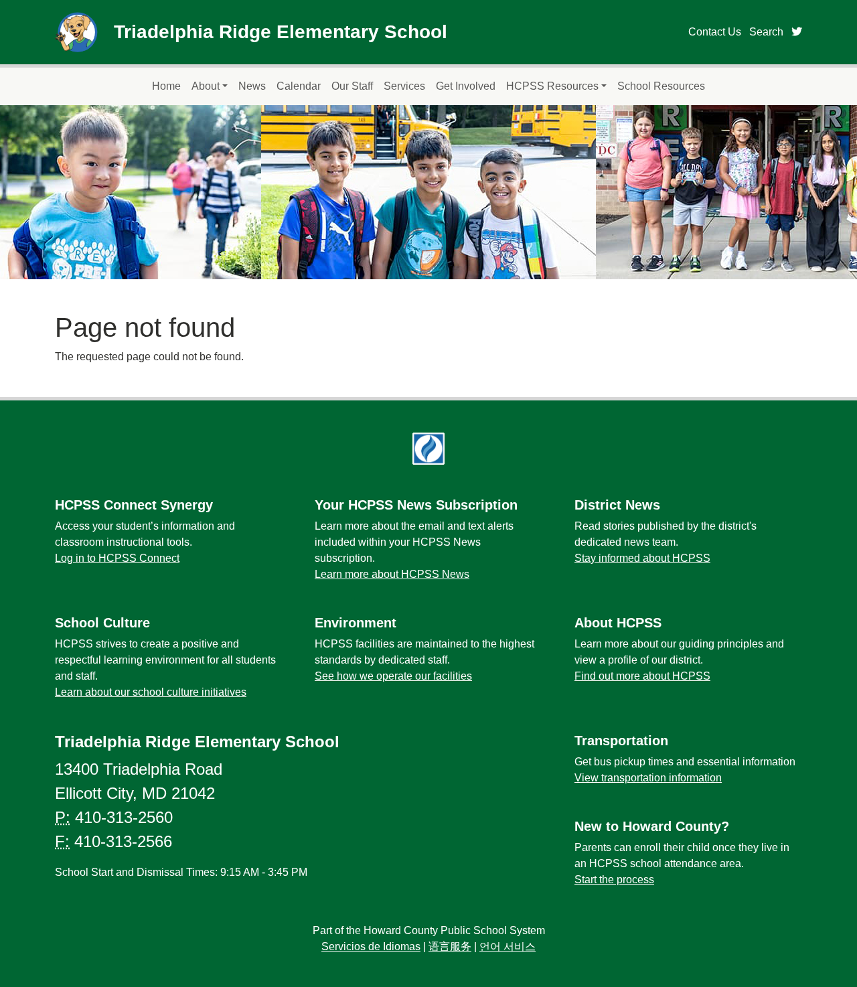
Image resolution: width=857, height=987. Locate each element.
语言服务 (449, 946)
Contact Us (714, 31)
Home (166, 86)
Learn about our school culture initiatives (150, 692)
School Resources (661, 86)
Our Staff (352, 86)
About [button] (205, 86)
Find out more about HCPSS (642, 676)
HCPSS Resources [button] (552, 86)
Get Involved (465, 86)
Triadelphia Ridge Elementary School (280, 31)
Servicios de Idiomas (370, 946)
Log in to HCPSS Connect (117, 558)
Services (404, 86)
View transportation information (648, 777)
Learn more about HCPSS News (392, 574)
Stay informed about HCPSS (642, 558)
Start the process (614, 879)
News (252, 86)
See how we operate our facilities (393, 676)
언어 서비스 (507, 946)
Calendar (299, 86)
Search (766, 31)
